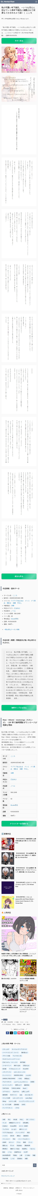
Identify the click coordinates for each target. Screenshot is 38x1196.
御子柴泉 (22, 1062)
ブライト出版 (6, 1055)
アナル (18, 1142)
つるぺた (32, 1148)
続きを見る (19, 576)
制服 (34, 1155)
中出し (19, 603)
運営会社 (11, 1188)
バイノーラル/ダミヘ (24, 1139)
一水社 (20, 1078)
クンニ (27, 601)
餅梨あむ (27, 1078)
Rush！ (25, 1088)
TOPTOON (6, 1088)
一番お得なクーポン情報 (11, 629)
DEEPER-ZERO (18, 1075)
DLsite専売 (14, 619)
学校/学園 (5, 1158)
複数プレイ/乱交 (14, 1148)
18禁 (12, 605)
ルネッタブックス (18, 1098)
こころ (15, 595)
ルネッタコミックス (19, 1072)
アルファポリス (7, 1081)
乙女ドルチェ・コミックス (10, 1062)
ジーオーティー (7, 1065)
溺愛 (14, 603)
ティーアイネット (7, 1108)
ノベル (13, 611)
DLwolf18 (25, 1068)
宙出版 (4, 1068)
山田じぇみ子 (25, 1091)
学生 (14, 1139)
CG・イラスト (30, 1119)
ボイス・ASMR (23, 1126)
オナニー (11, 1142)
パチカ (17, 1108)
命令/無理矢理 (6, 1155)
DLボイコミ (13, 1095)
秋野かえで (18, 1085)
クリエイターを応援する (19, 824)
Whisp (4, 1101)
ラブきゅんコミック (14, 1068)
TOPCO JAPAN (16, 1088)
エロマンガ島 (12, 1101)
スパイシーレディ (7, 1085)
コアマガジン (6, 1091)
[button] (7, 1032)
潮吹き (9, 603)
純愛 (26, 1158)
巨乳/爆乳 (25, 1122)
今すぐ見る (19, 41)
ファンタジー (6, 1139)
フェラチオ (6, 1129)
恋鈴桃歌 (16, 1104)
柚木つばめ (17, 1065)
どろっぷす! (6, 1049)
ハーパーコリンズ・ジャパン (11, 1052)
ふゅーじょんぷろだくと (21, 1081)
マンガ (4, 1122)
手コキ (12, 1145)
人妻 (21, 1155)
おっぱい (14, 1129)
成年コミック (23, 1129)
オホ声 (25, 1152)
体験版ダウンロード (14, 1122)
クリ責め (16, 1022)
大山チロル (16, 1091)
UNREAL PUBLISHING (9, 1078)
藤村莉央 (26, 1085)
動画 (24, 1142)
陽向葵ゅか (24, 1052)
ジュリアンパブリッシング (26, 1101)
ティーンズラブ (20, 1132)
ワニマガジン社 (17, 1055)
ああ (21, 1095)
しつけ (12, 1158)
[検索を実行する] (34, 1165)
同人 (9, 1119)
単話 (28, 1132)
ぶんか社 (28, 1075)
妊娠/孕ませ (17, 1152)
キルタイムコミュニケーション (11, 1059)
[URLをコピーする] (30, 1032)
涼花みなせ (26, 1065)
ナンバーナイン (7, 1075)
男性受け (5, 1148)
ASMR (4, 1142)
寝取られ (5, 1145)
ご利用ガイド (18, 1188)
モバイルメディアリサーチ (19, 1049)
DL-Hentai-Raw (7, 2)
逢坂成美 (5, 1095)
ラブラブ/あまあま (17, 601)
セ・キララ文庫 (7, 1104)
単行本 (12, 1135)
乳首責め (19, 1145)
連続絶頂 (25, 1135)
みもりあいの (28, 1095)
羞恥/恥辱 (27, 1145)
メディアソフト (7, 1072)
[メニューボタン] (36, 2)
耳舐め (15, 1155)
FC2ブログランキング (8, 1176)
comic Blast (29, 1098)
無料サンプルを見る (19, 708)
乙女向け (17, 608)
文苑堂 (32, 1081)
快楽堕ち (24, 1148)
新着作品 (6, 1188)
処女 (4, 1152)
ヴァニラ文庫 (6, 1098)
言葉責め (19, 1158)
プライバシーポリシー (28, 1188)
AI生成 (15, 1119)
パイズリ (5, 1135)
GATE (23, 1104)
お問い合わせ (19, 1190)
